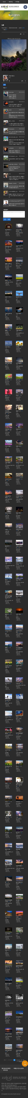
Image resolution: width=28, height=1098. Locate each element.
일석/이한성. (7, 381)
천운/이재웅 (11, 92)
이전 (4, 1059)
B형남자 (6, 649)
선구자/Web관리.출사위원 (14, 201)
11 (19, 564)
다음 (23, 1059)
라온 (10, 173)
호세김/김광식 (11, 129)
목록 (4, 84)
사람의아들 (7, 415)
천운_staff (7, 448)
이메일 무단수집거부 (19, 1068)
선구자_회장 (18, 381)
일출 (3, 25)
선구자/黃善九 (18, 1036)
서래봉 (6, 669)
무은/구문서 (4, 27)
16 (21, 446)
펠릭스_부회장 (12, 121)
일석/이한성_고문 (8, 266)
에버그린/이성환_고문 (13, 137)
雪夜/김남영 (7, 397)
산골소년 (6, 349)
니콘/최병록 (11, 148)
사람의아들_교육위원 (13, 164)
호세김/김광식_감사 (19, 248)
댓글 (5, 29)
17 (9, 430)
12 (22, 296)
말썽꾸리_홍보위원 (8, 703)
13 (18, 246)
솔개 (17, 299)
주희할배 (17, 480)
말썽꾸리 (6, 366)
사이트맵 (17, 1)
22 (6, 767)
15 (11, 229)
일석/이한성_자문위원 (20, 582)
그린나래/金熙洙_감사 (13, 191)
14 (20, 263)
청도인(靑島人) (7, 581)
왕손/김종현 (11, 101)
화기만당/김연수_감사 (13, 156)
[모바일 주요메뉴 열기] (25, 7)
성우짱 (17, 413)
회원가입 (11, 1)
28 (10, 346)
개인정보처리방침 (5, 1068)
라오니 (6, 316)
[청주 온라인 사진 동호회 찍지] (10, 7)
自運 (6, 615)
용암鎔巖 (6, 752)
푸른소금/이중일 (8, 249)
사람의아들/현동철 (19, 232)
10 (19, 766)
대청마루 (17, 448)
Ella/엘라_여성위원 (12, 183)
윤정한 (10, 110)
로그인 (4, 1)
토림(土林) (7, 769)
